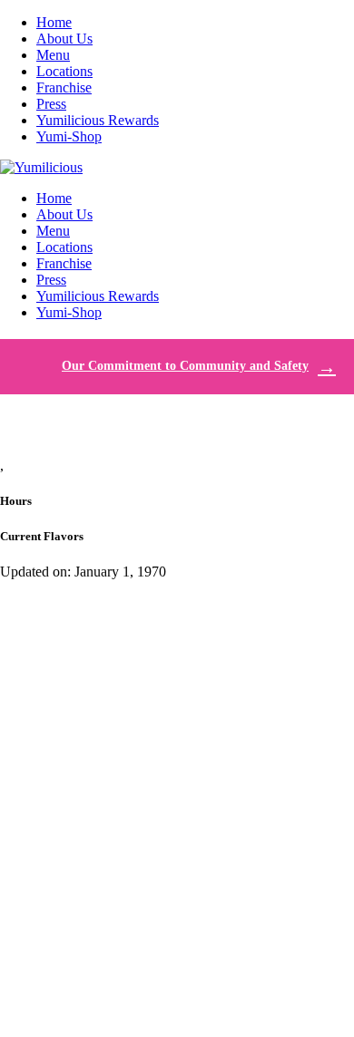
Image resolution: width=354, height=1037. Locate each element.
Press (51, 103)
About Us (64, 38)
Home (54, 22)
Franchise (64, 87)
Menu (53, 55)
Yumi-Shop (69, 136)
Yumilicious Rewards (97, 120)
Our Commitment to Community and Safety (185, 366)
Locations (64, 71)
